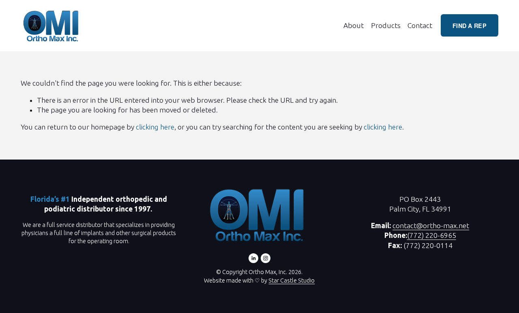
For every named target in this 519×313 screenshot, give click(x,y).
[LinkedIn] (253, 258)
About (353, 25)
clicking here (155, 127)
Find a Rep (470, 26)
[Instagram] (265, 258)
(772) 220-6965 (431, 235)
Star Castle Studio (291, 280)
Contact (419, 25)
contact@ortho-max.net (430, 225)
